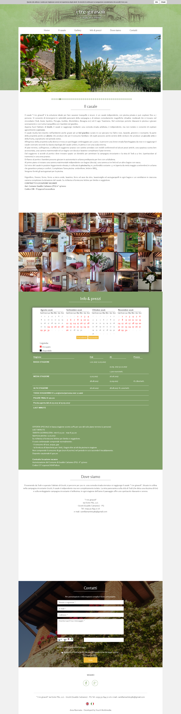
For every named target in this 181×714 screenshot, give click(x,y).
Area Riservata (76, 710)
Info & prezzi (95, 30)
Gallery (77, 30)
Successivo (93, 337)
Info (156, 2)
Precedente (82, 337)
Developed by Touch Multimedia (97, 710)
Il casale (62, 30)
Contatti (133, 30)
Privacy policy (90, 655)
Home (47, 30)
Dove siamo (115, 30)
